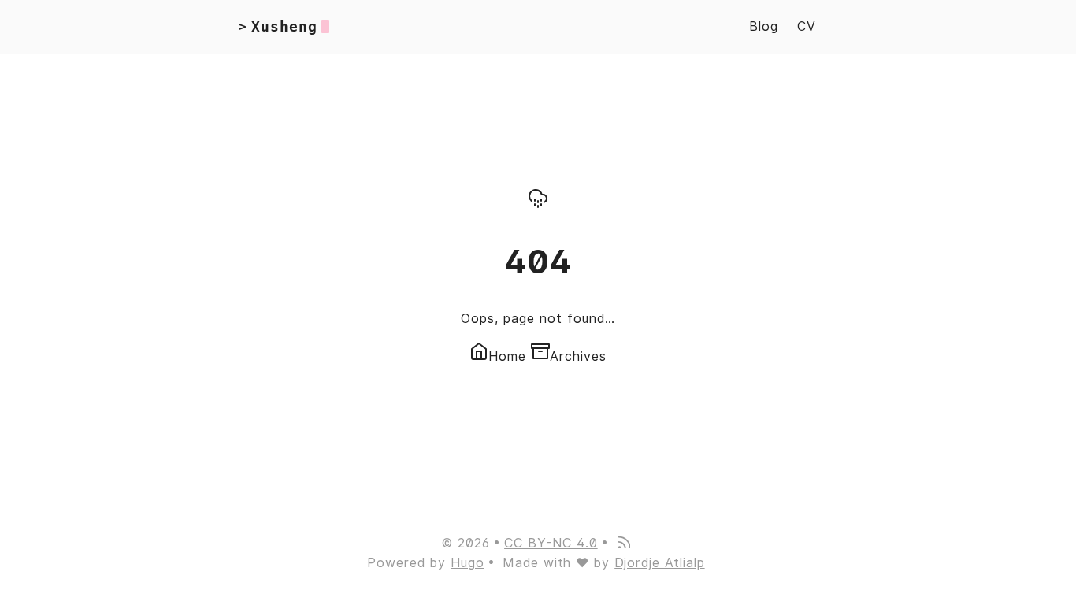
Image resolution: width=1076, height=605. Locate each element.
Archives (578, 356)
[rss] (623, 543)
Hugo (467, 562)
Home (507, 356)
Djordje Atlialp (659, 562)
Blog (763, 26)
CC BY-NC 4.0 (551, 543)
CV (806, 26)
